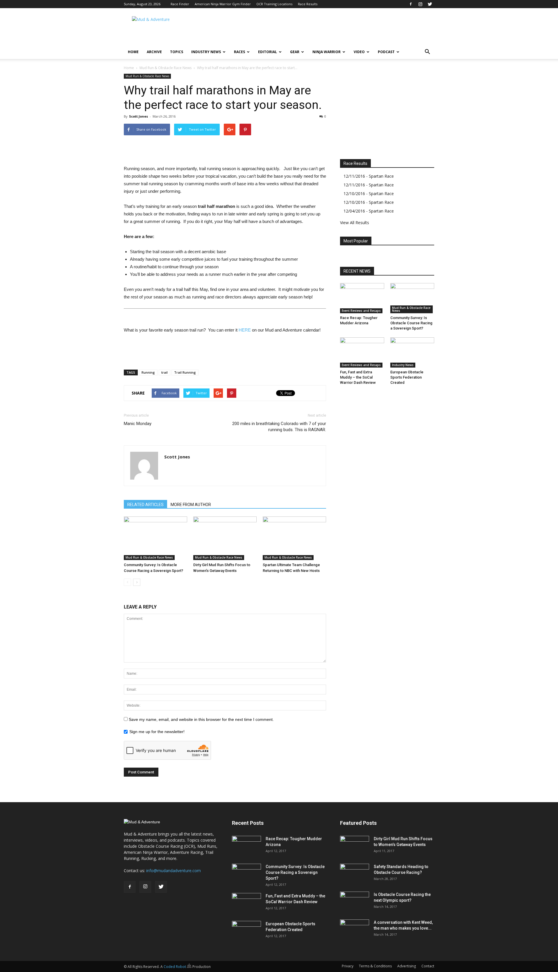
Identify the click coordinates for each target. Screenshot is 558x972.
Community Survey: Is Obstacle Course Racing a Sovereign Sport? (411, 323)
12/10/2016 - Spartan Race (369, 193)
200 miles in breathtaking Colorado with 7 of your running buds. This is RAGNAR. (279, 426)
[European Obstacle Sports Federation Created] (412, 352)
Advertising (406, 966)
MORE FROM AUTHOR (191, 504)
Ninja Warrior (326, 51)
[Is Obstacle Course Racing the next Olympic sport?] (354, 902)
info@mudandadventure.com (173, 870)
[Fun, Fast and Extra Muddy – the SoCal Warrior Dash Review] (362, 352)
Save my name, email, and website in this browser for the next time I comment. (201, 719)
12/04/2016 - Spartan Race (369, 211)
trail (164, 372)
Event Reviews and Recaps (361, 311)
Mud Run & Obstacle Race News (166, 67)
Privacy (347, 966)
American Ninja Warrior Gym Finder (223, 4)
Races (239, 51)
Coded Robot (175, 966)
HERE (245, 329)
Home (133, 51)
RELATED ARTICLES (145, 504)
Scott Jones (138, 116)
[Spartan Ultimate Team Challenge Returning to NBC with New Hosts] (294, 538)
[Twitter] (429, 4)
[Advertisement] (328, 29)
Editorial (267, 51)
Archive (154, 51)
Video (359, 51)
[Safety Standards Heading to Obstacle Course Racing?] (354, 874)
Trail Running (185, 372)
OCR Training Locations (274, 4)
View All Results (354, 222)
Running (148, 372)
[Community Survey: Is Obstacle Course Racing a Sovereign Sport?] (155, 538)
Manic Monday (137, 423)
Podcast (386, 51)
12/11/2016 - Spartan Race (369, 176)
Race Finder (180, 4)
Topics (176, 51)
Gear (294, 51)
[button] (427, 52)
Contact (427, 966)
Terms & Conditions (375, 966)
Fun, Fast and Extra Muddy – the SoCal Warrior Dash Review (358, 377)
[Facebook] (410, 4)
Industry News (206, 51)
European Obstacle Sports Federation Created (406, 377)
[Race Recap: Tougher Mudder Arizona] (362, 298)
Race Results (307, 4)
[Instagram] (420, 4)
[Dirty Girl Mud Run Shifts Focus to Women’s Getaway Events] (225, 538)
